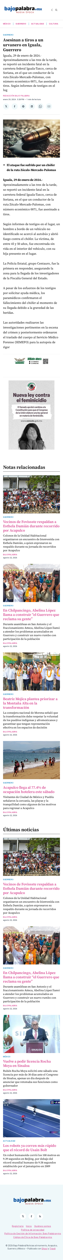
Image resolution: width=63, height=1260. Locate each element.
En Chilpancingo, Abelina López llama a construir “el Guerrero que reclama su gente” (31, 614)
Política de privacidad (32, 1230)
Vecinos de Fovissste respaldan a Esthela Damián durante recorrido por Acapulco (31, 526)
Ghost (45, 1248)
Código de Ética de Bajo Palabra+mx (32, 1237)
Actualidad (37, 24)
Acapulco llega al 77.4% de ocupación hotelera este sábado (28, 789)
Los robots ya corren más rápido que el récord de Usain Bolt (29, 1147)
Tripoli (53, 1248)
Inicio (29, 1226)
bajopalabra (10, 555)
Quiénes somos (42, 1226)
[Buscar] (56, 10)
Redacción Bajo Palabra (16, 96)
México (7, 24)
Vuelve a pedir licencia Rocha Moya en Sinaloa (27, 1063)
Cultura (53, 24)
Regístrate (18, 1226)
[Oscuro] (52, 10)
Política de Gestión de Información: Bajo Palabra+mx (32, 1233)
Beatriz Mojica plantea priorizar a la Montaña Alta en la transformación (30, 703)
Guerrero (21, 24)
